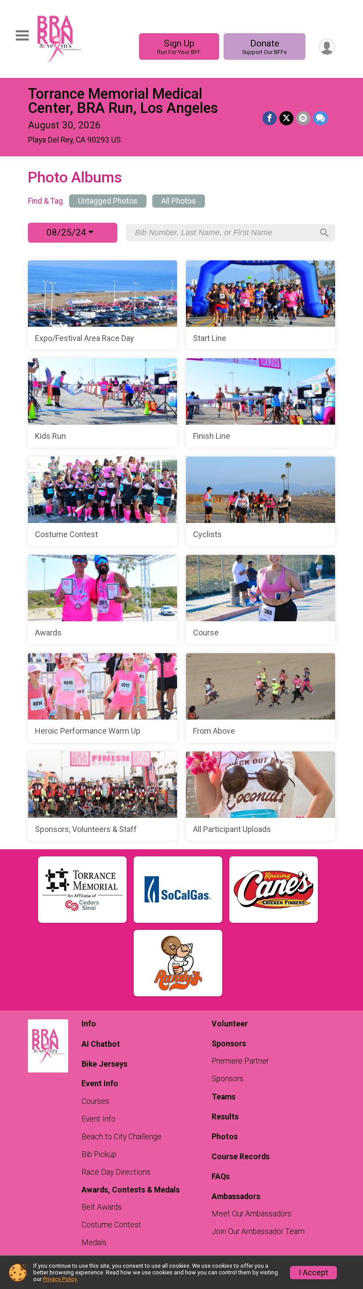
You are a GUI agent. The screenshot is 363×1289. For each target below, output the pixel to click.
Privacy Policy (60, 1279)
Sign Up (179, 46)
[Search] (324, 233)
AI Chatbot (100, 1044)
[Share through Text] (320, 118)
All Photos (178, 201)
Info (88, 1023)
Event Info (98, 1119)
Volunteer (230, 1023)
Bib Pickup (98, 1154)
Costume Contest (111, 1224)
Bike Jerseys (104, 1064)
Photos (225, 1136)
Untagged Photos (108, 201)
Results (225, 1116)
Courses (95, 1101)
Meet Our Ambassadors (251, 1213)
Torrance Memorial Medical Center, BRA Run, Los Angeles (123, 100)
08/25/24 (67, 232)
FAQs (221, 1176)
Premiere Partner (240, 1061)
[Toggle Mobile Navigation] (22, 36)
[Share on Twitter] (286, 118)
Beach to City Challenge (121, 1136)
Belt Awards (101, 1207)
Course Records (241, 1156)
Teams (224, 1096)
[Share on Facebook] (270, 118)
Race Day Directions (116, 1172)
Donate (264, 46)
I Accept (313, 1272)
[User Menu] (327, 47)
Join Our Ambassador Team (258, 1231)
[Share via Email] (303, 118)
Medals (94, 1242)
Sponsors (227, 1078)
